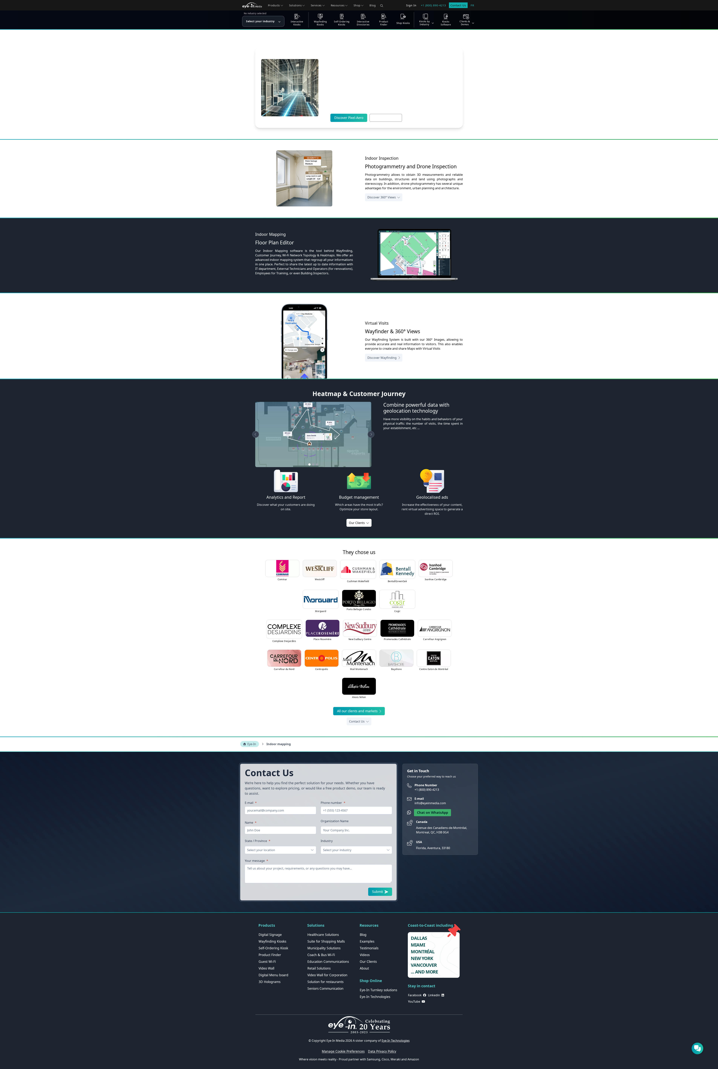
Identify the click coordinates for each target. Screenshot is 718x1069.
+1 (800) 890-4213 (433, 5)
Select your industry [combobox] (337, 850)
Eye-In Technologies (396, 1041)
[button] (275, 5)
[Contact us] (697, 1048)
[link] (270, 934)
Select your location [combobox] (261, 850)
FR (472, 5)
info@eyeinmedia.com (430, 803)
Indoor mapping (278, 744)
